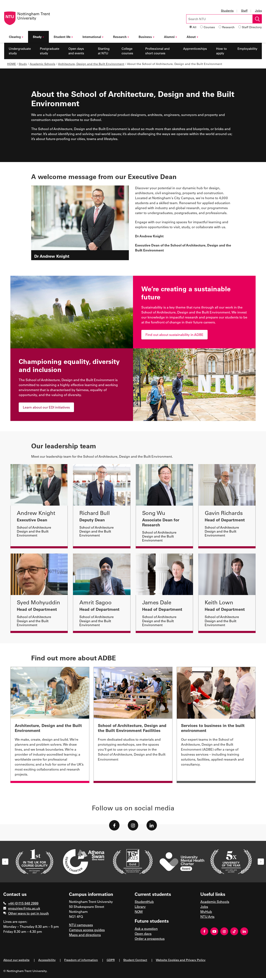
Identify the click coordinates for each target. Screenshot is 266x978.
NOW (139, 911)
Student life (62, 37)
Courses (209, 27)
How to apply (221, 50)
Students (227, 10)
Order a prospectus (150, 938)
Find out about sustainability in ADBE (174, 334)
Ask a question (146, 928)
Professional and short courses (157, 50)
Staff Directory (252, 27)
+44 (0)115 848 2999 (23, 903)
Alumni (169, 37)
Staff (244, 10)
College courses (127, 50)
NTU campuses (81, 925)
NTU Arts (207, 916)
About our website (16, 960)
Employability (247, 48)
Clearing (15, 37)
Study (37, 37)
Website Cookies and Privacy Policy (181, 960)
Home (11, 64)
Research (228, 27)
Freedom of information (81, 960)
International (92, 37)
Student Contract (135, 960)
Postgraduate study (49, 50)
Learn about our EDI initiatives (46, 407)
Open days (143, 933)
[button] (5, 861)
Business (145, 37)
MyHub (206, 911)
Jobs (258, 10)
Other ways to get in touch (28, 913)
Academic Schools (42, 64)
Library (140, 906)
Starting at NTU (104, 50)
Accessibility (47, 960)
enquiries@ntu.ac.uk (24, 908)
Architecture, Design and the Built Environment (91, 64)
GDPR (111, 960)
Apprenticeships (195, 48)
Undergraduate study (20, 50)
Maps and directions (85, 935)
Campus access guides (87, 930)
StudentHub (144, 901)
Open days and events (76, 50)
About (191, 37)
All (194, 27)
